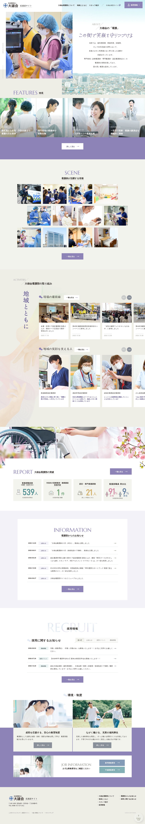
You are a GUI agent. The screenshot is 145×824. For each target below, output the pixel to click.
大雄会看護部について (106, 796)
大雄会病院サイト (112, 5)
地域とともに (103, 799)
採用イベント (101, 640)
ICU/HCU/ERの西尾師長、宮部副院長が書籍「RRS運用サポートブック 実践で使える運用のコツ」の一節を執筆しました (81, 569)
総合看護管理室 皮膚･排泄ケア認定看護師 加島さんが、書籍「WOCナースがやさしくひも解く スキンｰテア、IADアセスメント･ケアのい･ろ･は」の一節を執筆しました (81, 559)
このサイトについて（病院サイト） (19, 813)
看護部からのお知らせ (128, 796)
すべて (80, 640)
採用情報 (102, 805)
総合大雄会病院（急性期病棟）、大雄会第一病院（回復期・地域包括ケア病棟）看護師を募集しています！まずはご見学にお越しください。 (81, 667)
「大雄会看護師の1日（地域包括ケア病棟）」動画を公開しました (74, 550)
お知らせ (89, 640)
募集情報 (113, 640)
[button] (9, 76)
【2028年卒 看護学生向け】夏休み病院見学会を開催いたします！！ (75, 658)
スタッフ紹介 (103, 802)
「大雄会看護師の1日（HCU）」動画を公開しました (70, 543)
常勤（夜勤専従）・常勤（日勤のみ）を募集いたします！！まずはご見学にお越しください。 (81, 649)
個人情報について (37, 813)
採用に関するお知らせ (128, 799)
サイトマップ (49, 813)
